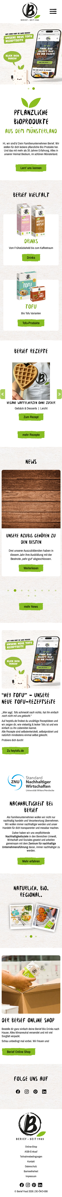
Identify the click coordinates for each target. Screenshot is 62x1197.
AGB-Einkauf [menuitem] (31, 1151)
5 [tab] (35, 590)
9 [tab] (28, 595)
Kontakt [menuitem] (31, 1161)
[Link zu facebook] (18, 1092)
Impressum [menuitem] (31, 1176)
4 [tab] (28, 590)
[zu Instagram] (28, 1185)
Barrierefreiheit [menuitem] (31, 1171)
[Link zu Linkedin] (44, 1092)
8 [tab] (55, 590)
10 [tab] (35, 595)
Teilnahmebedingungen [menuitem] (31, 1156)
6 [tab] (42, 590)
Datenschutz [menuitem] (31, 1166)
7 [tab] (49, 590)
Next (59, 394)
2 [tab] (33, 88)
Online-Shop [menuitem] (31, 1146)
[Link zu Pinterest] (35, 1092)
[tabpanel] (31, 54)
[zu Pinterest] (34, 1185)
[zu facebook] (22, 1185)
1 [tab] (28, 88)
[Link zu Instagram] (27, 1092)
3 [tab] (21, 590)
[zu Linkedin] (40, 1185)
